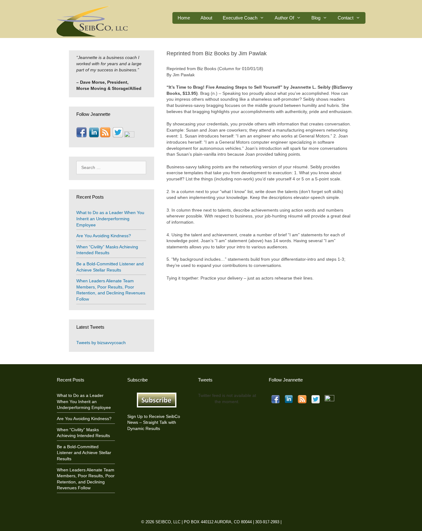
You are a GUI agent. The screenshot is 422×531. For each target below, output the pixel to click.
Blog (315, 17)
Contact (345, 17)
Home (184, 17)
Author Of (284, 17)
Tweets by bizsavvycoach (101, 342)
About (206, 17)
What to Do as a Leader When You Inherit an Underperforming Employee (110, 218)
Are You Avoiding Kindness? (103, 235)
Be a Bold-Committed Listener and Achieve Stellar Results (84, 452)
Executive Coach (240, 17)
